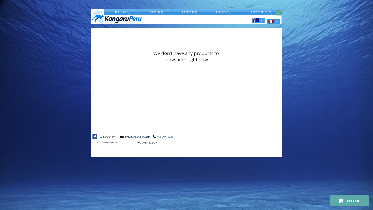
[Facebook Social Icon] (94, 136)
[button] (278, 12)
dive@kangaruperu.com (137, 136)
